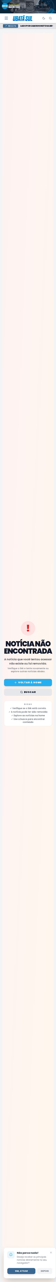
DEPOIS (45, 1271)
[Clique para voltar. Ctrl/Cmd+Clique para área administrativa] (23, 18)
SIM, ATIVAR (21, 1271)
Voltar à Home (30, 682)
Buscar (30, 692)
